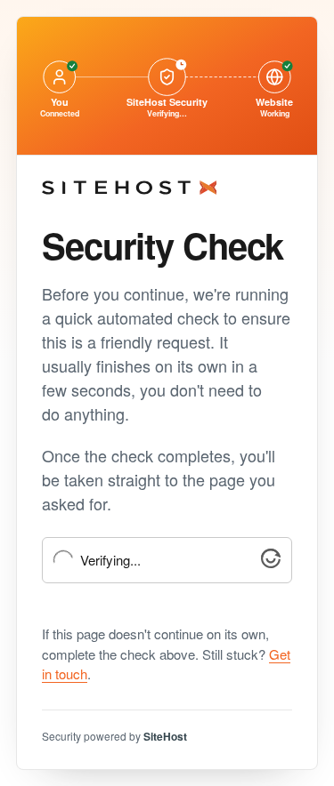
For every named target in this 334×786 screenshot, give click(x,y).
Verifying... (110, 560)
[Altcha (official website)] (271, 562)
